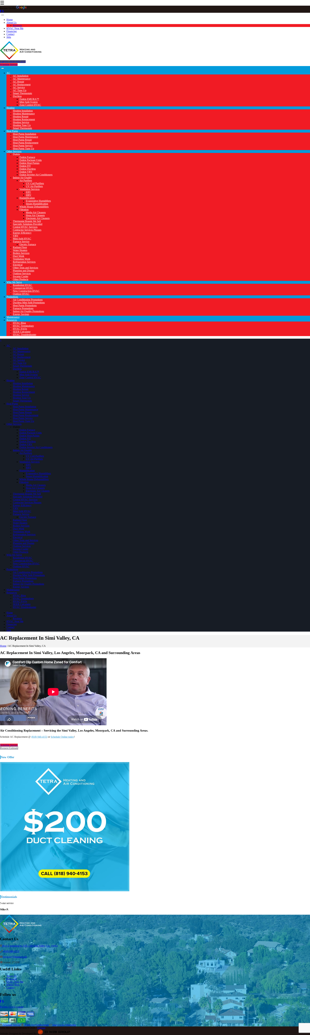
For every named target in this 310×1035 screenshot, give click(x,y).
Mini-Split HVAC (22, 238)
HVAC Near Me (14, 28)
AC (8, 73)
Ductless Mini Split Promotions (29, 302)
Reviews (17, 25)
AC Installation (20, 75)
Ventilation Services (29, 189)
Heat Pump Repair (22, 139)
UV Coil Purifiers (35, 183)
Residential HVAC (22, 285)
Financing (11, 31)
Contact (10, 34)
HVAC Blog (19, 323)
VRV (15, 235)
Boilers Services (21, 253)
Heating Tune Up (22, 125)
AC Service (19, 87)
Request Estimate (9, 748)
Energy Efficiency (22, 232)
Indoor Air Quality (22, 177)
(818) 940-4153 (39, 736)
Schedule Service (9, 64)
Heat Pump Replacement (25, 142)
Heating (10, 107)
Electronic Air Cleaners (38, 218)
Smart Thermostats (22, 93)
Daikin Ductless (27, 168)
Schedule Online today (62, 736)
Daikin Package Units (30, 160)
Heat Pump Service (23, 145)
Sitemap (41, 1027)
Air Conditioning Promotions (28, 299)
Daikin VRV (25, 171)
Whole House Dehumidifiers (34, 206)
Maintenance (13, 317)
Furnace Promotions (23, 308)
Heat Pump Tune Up (23, 148)
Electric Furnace (27, 244)
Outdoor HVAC (21, 293)
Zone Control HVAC (30, 105)
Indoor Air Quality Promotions (28, 311)
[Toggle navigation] (2, 15)
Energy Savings (21, 314)
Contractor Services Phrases (27, 230)
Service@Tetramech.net (15, 956)
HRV (28, 195)
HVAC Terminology (23, 325)
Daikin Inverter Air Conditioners (35, 174)
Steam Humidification (37, 203)
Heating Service (21, 122)
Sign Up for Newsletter (64, 1025)
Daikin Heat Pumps (29, 163)
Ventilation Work (21, 259)
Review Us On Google (12, 1006)
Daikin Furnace (27, 157)
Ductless (17, 96)
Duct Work (18, 256)
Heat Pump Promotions (25, 305)
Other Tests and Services (25, 267)
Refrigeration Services (24, 261)
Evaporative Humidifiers (38, 200)
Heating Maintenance (24, 113)
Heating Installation (23, 110)
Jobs (8, 37)
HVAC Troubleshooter (24, 334)
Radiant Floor (20, 247)
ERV (28, 192)
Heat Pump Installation (24, 134)
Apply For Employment (36, 1025)
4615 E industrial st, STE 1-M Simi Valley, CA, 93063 (30, 945)
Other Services (13, 151)
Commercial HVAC (23, 288)
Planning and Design (23, 270)
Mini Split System (28, 102)
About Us (11, 22)
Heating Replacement (24, 119)
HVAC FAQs (20, 328)
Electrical (17, 264)
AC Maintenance (21, 78)
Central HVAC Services (25, 227)
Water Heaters (20, 250)
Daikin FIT (25, 166)
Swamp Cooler (20, 276)
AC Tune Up (19, 90)
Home (9, 19)
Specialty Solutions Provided (27, 224)
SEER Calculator (22, 331)
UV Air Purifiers (34, 186)
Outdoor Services (22, 273)
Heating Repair (20, 116)
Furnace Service (21, 241)
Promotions (12, 296)
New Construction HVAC (26, 291)
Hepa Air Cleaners (35, 215)
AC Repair (18, 81)
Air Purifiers (25, 180)
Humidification (27, 198)
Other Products (20, 279)
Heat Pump (12, 131)
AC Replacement (22, 84)
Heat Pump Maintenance (25, 136)
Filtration (24, 209)
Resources (11, 320)
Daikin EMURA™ (29, 99)
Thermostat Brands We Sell (27, 221)
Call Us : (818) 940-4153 (13, 61)
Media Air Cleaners (36, 212)
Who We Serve (14, 282)
